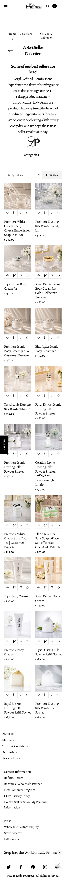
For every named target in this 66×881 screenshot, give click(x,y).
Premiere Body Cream (14, 652)
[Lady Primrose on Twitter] (9, 867)
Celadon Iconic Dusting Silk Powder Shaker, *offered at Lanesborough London (45, 473)
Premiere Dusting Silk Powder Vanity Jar (47, 226)
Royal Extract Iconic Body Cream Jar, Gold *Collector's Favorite (48, 291)
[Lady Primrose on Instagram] (45, 867)
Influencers (11, 839)
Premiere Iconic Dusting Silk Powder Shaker (14, 467)
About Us (8, 734)
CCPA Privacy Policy (17, 796)
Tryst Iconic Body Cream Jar (15, 286)
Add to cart (14, 212)
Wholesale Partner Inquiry (21, 827)
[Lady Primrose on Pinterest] (33, 867)
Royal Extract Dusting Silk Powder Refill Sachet (17, 708)
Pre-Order (45, 694)
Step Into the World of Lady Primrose (32, 852)
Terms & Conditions (15, 746)
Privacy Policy (11, 758)
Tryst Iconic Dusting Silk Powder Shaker (17, 406)
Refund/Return (14, 778)
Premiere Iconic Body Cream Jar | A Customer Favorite (16, 351)
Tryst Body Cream (16, 596)
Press (7, 821)
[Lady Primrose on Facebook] (21, 867)
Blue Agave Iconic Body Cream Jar (46, 348)
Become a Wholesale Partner (23, 784)
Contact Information (17, 772)
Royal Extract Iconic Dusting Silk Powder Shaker (48, 408)
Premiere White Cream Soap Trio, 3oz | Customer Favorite (15, 541)
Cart (54, 6)
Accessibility (10, 752)
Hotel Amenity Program (19, 790)
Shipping (8, 740)
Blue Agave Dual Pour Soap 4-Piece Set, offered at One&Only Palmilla (48, 541)
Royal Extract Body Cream (47, 598)
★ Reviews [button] (4, 444)
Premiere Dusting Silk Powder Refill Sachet (47, 708)
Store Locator (12, 833)
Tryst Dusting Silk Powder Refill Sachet (48, 652)
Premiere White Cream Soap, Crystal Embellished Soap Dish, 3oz (17, 228)
